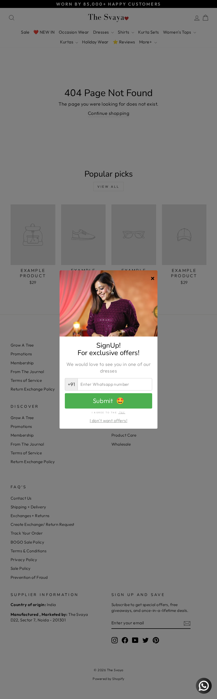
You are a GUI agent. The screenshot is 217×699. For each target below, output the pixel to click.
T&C (121, 412)
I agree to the (108, 412)
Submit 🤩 (108, 401)
